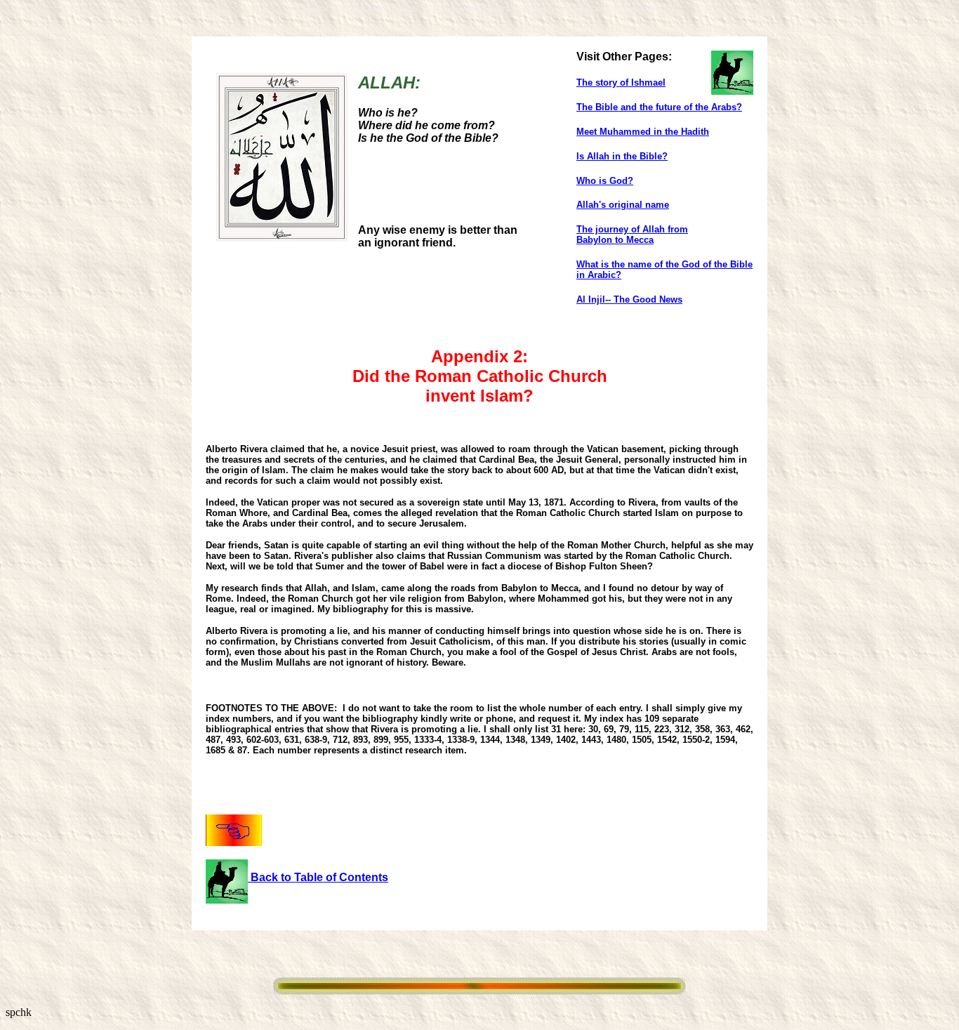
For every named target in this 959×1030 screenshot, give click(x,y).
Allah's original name (622, 204)
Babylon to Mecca (615, 240)
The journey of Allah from (632, 229)
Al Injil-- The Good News (629, 299)
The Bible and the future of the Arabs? (659, 107)
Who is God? (604, 181)
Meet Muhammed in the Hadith (642, 131)
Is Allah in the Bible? (622, 156)
